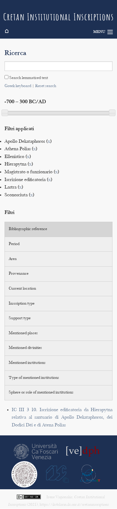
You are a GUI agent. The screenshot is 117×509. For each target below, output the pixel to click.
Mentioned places (23, 333)
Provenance (18, 274)
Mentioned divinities (25, 348)
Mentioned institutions (27, 363)
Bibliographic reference (28, 229)
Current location (22, 289)
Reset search (45, 86)
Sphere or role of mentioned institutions (41, 393)
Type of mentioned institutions (34, 378)
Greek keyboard (17, 86)
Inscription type (21, 304)
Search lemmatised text (28, 78)
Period (14, 244)
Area (13, 259)
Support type (20, 318)
